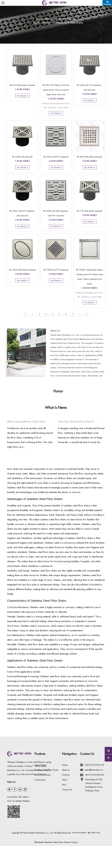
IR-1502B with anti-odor (22, 157)
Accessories (40, 779)
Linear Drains (40, 765)
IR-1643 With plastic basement (89, 157)
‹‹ (25, 314)
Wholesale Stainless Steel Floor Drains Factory (56, 842)
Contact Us (67, 789)
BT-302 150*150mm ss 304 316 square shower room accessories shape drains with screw (56, 90)
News (64, 779)
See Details (21, 96)
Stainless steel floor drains (20, 487)
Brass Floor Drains (43, 775)
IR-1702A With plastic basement (22, 270)
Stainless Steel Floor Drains (47, 770)
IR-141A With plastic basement (22, 85)
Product (47, 22)
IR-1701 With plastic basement (89, 211)
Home (36, 22)
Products (66, 775)
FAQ (64, 784)
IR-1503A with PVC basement (56, 157)
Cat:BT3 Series (56, 99)
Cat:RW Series (89, 288)
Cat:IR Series (22, 89)
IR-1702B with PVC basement (56, 270)
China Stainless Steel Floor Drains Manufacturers (70, 339)
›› (86, 314)
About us (66, 770)
